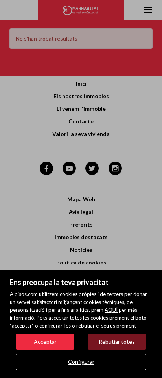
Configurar (81, 361)
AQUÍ (111, 310)
